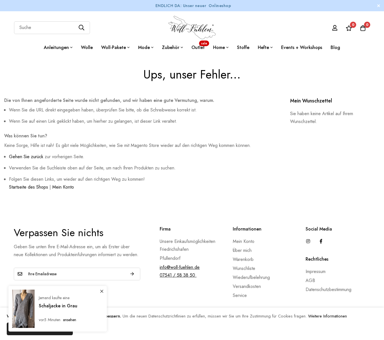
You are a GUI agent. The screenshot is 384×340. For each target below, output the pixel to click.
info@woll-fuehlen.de (180, 267)
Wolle (87, 47)
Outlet (199, 46)
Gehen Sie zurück (26, 156)
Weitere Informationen (327, 316)
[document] (192, 324)
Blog (335, 47)
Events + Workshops (301, 47)
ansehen (69, 320)
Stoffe (243, 47)
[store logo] (192, 27)
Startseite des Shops (28, 187)
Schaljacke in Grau (58, 306)
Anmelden (132, 274)
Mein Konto (63, 187)
